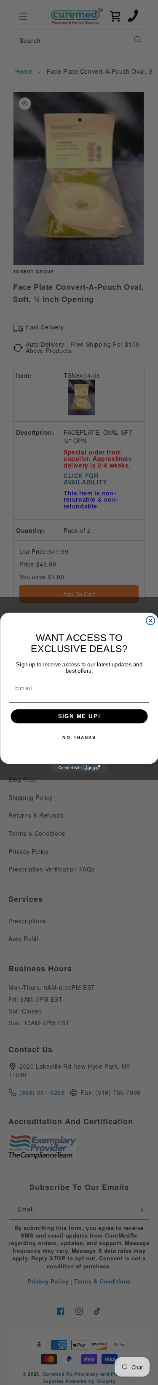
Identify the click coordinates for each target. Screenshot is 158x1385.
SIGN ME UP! (79, 716)
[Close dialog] (150, 620)
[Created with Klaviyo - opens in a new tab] (79, 768)
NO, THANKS (79, 737)
